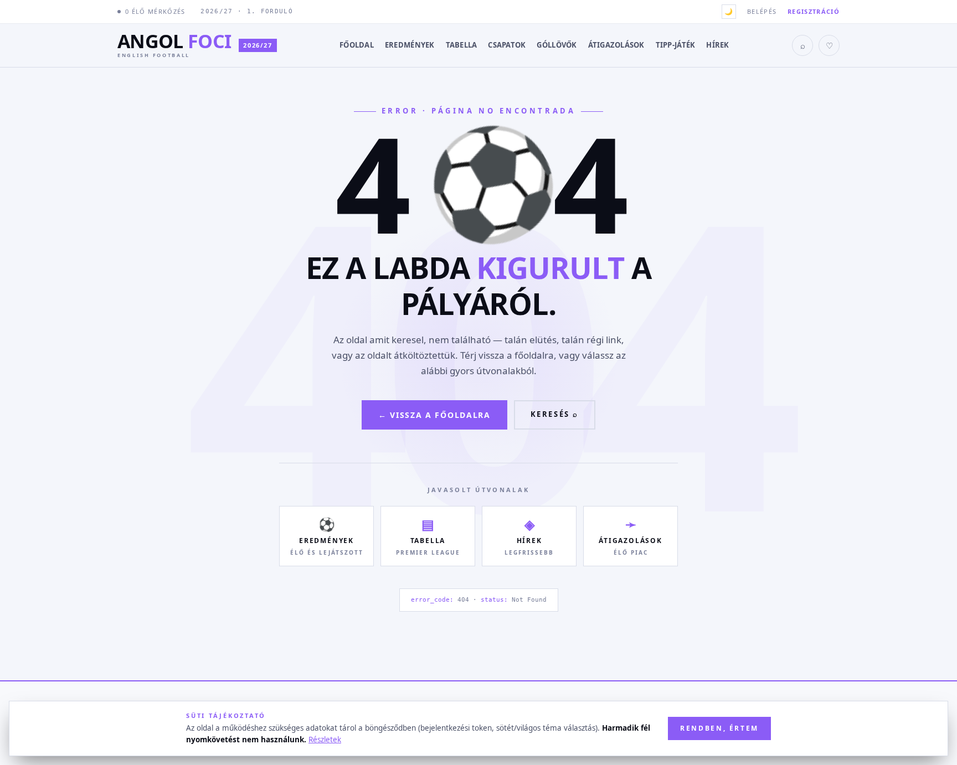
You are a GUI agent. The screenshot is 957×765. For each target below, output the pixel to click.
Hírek (717, 45)
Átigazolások (616, 45)
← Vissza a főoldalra (434, 415)
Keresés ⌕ (555, 414)
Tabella (461, 45)
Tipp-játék (676, 45)
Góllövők (557, 45)
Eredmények (410, 45)
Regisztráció (814, 11)
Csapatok (507, 45)
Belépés (761, 11)
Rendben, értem (719, 728)
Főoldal (356, 45)
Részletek (324, 740)
